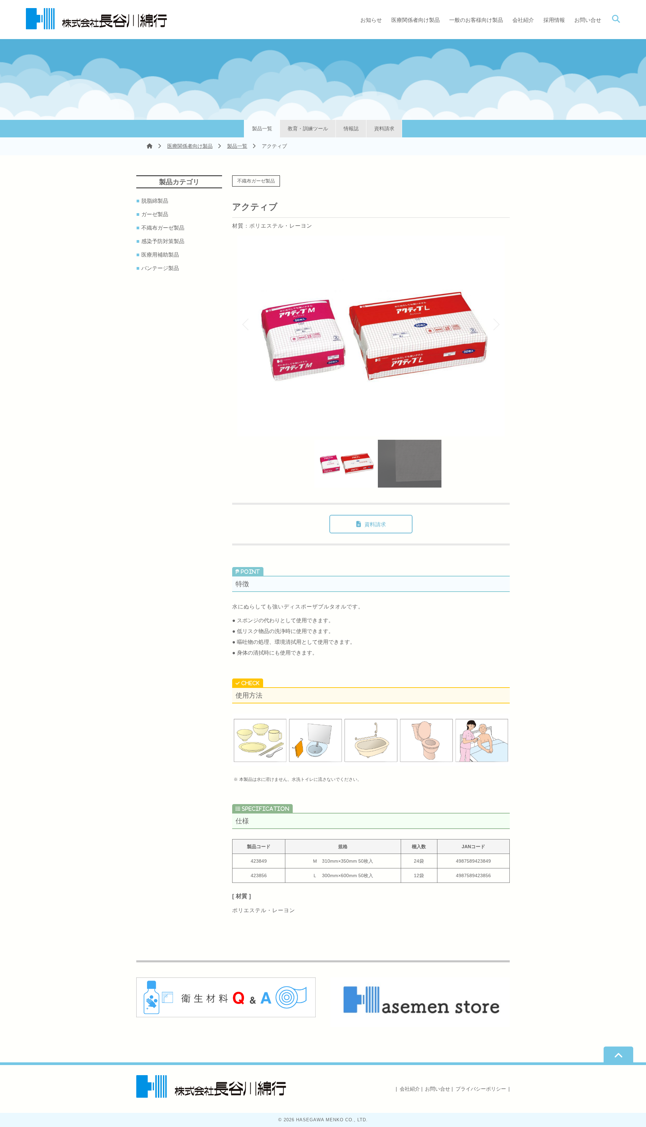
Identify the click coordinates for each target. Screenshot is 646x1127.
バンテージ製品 (161, 268)
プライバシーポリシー (481, 1089)
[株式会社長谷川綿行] (96, 24)
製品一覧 (262, 128)
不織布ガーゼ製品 (163, 228)
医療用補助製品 (161, 255)
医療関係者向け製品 (415, 20)
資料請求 (384, 128)
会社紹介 (523, 20)
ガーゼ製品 (155, 214)
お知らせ (371, 20)
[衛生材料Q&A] (226, 1015)
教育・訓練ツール (308, 128)
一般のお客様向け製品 (476, 20)
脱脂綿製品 (155, 201)
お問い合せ (587, 20)
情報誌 (351, 128)
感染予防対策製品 (163, 241)
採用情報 (554, 20)
